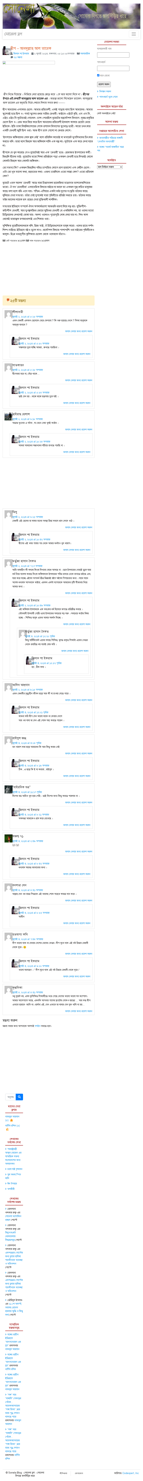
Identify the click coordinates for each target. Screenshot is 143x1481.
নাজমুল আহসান (12, 1349)
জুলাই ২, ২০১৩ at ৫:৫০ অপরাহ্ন (34, 343)
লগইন (37, 1026)
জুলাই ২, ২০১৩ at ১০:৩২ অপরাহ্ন (34, 539)
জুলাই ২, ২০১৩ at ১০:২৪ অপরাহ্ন (34, 441)
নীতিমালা (63, 1473)
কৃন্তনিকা (17, 988)
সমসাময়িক (85, 53)
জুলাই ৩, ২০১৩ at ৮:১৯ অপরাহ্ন (34, 765)
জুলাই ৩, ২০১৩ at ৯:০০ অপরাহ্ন (34, 966)
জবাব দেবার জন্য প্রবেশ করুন (78, 331)
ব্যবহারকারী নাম (104, 48)
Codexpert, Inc (130, 1473)
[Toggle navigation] (134, 34)
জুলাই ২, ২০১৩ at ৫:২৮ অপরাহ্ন (27, 369)
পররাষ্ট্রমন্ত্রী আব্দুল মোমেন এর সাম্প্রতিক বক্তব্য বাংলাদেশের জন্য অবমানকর (13, 1156)
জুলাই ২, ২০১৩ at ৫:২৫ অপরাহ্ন (27, 316)
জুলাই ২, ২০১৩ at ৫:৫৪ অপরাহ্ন (34, 392)
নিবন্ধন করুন (105, 91)
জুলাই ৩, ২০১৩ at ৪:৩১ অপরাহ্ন (27, 890)
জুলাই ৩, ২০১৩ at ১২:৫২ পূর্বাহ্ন (47, 663)
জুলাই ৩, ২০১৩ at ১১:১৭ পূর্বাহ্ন (27, 792)
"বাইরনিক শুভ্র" (21, 787)
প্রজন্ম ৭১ (18, 836)
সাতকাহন (18, 365)
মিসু (14, 512)
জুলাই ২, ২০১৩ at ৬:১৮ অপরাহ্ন (27, 419)
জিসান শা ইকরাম (21, 53)
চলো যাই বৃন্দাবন (14, 1169)
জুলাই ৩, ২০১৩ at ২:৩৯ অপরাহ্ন (27, 841)
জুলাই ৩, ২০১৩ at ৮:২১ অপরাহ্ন (34, 814)
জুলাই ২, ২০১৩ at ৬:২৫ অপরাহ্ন (27, 517)
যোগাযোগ (79, 1473)
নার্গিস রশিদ (10, 1369)
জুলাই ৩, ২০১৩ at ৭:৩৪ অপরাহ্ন (27, 939)
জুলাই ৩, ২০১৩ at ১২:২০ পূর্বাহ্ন (40, 636)
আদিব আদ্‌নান (21, 685)
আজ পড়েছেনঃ (35, 240)
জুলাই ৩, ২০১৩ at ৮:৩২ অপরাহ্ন (34, 863)
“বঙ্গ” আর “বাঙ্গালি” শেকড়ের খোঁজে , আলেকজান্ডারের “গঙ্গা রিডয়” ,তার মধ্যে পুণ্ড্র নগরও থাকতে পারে (13, 1405)
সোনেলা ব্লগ (13, 34)
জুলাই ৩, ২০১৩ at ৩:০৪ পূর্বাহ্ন (26, 743)
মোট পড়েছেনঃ (11, 240)
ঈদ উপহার (12, 1183)
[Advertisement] (49, 267)
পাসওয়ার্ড (101, 62)
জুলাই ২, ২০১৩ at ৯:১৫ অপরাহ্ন (27, 689)
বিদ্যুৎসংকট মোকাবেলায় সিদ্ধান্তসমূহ (10, 1236)
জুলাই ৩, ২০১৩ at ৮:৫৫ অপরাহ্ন (34, 912)
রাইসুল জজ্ (19, 738)
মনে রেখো (104, 75)
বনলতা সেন (19, 885)
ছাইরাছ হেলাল (21, 414)
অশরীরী (11, 1189)
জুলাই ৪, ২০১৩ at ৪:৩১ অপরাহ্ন (27, 992)
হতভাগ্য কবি (20, 934)
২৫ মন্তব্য (18, 57)
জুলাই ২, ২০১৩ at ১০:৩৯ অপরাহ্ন (34, 605)
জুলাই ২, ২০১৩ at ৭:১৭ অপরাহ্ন (27, 566)
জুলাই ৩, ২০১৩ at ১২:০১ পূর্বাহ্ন (33, 712)
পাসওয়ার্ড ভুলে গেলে (108, 96)
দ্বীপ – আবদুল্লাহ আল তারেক (31, 48)
